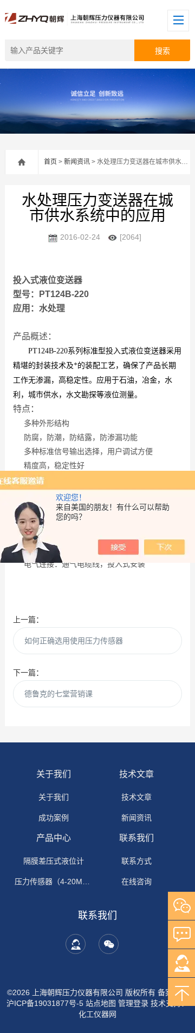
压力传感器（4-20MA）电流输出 (54, 881)
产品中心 (53, 838)
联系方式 (136, 861)
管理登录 (133, 1003)
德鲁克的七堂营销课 (58, 693)
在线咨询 (136, 881)
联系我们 (136, 838)
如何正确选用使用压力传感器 (73, 640)
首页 (50, 162)
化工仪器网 (97, 1014)
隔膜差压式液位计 (53, 861)
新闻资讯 (77, 162)
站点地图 (101, 1003)
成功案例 (53, 817)
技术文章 (136, 774)
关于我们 (53, 774)
